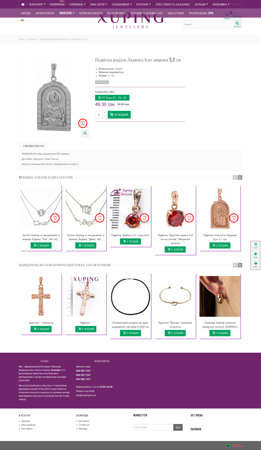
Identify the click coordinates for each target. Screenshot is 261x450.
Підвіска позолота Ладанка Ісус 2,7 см (220, 237)
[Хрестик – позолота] (41, 296)
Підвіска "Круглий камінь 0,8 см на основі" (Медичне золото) (175, 239)
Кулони (142, 4)
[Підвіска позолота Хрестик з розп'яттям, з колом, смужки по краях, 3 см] (85, 296)
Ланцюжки (120, 4)
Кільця (200, 4)
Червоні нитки (90, 13)
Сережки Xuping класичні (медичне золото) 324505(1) (220, 324)
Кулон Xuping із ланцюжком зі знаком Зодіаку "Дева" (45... (85, 237)
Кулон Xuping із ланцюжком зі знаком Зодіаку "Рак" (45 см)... (41, 237)
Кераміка (220, 4)
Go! (178, 427)
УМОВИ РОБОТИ (33, 146)
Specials (24, 421)
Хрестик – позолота (41, 322)
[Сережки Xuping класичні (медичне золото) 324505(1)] (219, 296)
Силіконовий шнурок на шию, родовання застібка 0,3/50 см (130, 324)
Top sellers (25, 428)
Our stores (82, 421)
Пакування (116, 13)
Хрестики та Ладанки (173, 4)
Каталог (36, 4)
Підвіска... (86, 322)
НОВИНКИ (57, 3)
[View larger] (85, 133)
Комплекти (45, 13)
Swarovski (65, 13)
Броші (26, 13)
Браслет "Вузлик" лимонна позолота (175, 324)
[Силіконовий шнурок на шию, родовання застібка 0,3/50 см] (130, 296)
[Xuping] (130, 20)
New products (27, 425)
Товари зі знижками (146, 13)
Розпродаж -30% (201, 13)
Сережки (76, 4)
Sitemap (81, 428)
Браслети (97, 4)
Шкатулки (176, 13)
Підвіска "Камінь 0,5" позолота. (130, 235)
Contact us (83, 425)
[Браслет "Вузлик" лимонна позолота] (175, 296)
